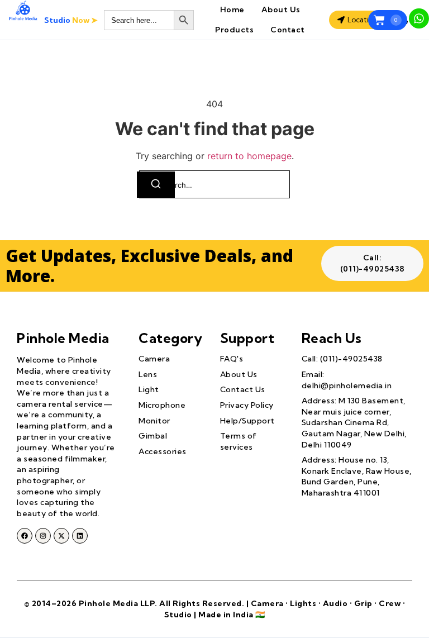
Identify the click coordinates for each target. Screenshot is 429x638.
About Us (281, 9)
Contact (287, 30)
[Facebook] (24, 536)
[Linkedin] (80, 536)
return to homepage (249, 155)
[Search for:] (214, 184)
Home (232, 9)
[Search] (156, 185)
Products (234, 30)
